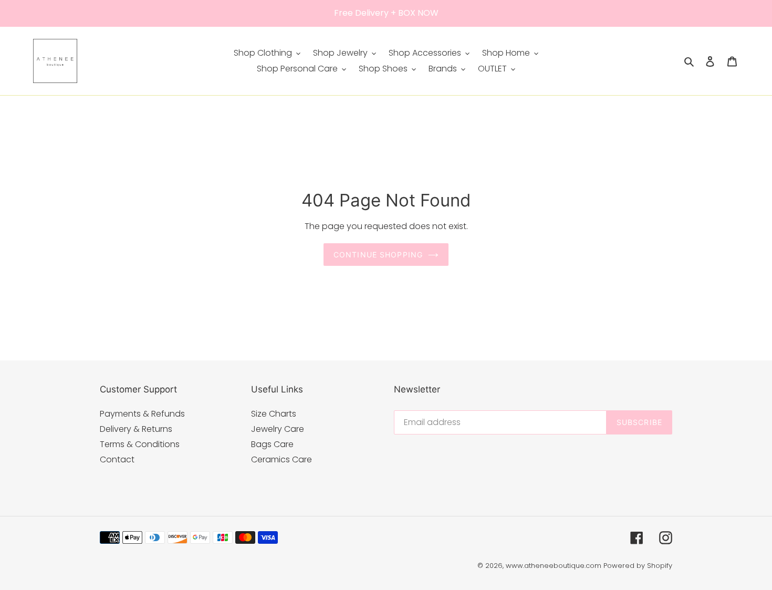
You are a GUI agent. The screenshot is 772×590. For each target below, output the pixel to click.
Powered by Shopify (637, 566)
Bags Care (272, 444)
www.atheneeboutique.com (553, 566)
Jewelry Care (277, 429)
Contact (117, 459)
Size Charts (273, 414)
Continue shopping (378, 254)
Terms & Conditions (140, 444)
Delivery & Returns (136, 429)
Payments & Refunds (142, 414)
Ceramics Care (281, 459)
